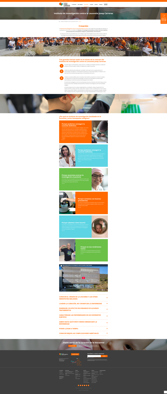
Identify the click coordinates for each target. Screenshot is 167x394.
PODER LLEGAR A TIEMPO (68, 329)
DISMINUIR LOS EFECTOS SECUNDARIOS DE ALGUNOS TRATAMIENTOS (79, 309)
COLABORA (91, 4)
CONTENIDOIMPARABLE (106, 4)
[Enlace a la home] (65, 5)
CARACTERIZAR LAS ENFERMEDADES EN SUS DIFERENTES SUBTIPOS (80, 316)
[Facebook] (78, 385)
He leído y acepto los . (94, 357)
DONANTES (100, 4)
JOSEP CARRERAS (80, 4)
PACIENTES (96, 4)
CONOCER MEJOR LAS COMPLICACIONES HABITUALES (79, 333)
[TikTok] (88, 385)
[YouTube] (84, 385)
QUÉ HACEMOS (86, 4)
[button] (101, 1)
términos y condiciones (97, 357)
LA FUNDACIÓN (74, 4)
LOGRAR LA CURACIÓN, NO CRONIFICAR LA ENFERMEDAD (80, 304)
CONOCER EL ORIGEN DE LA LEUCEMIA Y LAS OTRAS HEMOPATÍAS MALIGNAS (78, 298)
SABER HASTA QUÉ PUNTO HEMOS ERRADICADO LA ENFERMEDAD (78, 323)
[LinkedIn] (86, 385)
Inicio (59, 21)
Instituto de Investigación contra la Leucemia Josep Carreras (69, 21)
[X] (82, 385)
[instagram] (80, 385)
